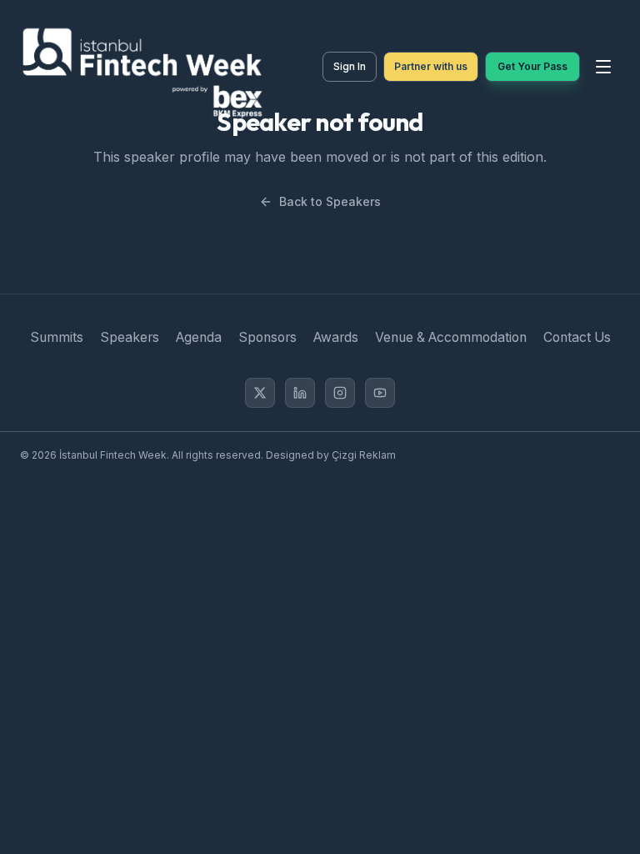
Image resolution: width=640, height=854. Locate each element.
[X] (260, 393)
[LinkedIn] (300, 393)
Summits (56, 337)
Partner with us (431, 66)
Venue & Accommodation (451, 337)
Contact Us (577, 337)
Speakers (129, 337)
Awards (335, 337)
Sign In (349, 66)
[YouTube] (380, 393)
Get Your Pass (533, 66)
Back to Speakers (330, 201)
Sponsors (267, 337)
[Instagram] (340, 393)
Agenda (199, 337)
